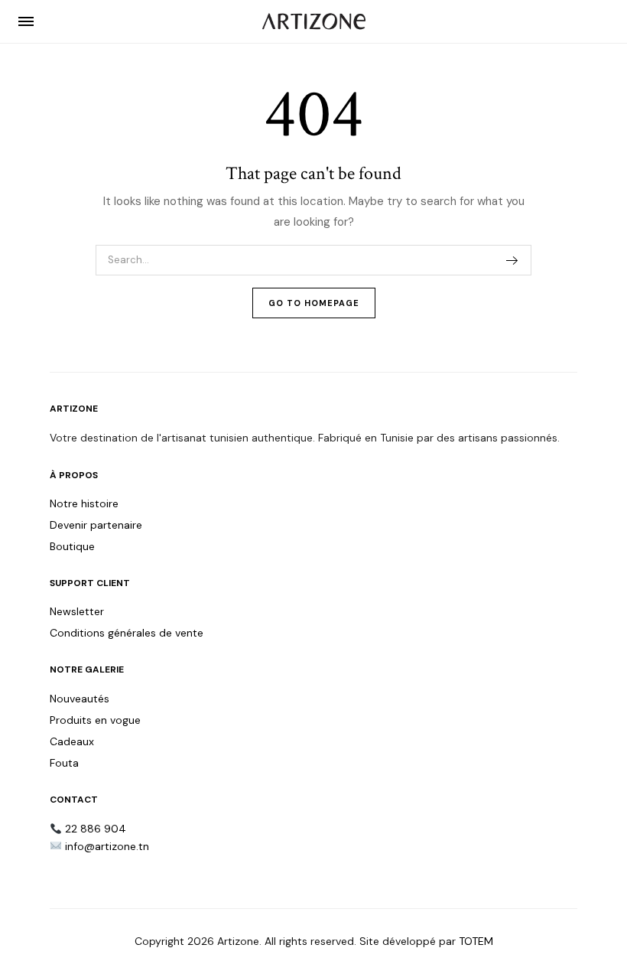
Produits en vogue (95, 720)
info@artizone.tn (107, 846)
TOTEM (476, 941)
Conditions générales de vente (126, 633)
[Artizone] (313, 21)
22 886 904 (95, 829)
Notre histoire (84, 503)
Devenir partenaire (96, 525)
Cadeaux (72, 741)
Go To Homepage (313, 303)
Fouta (64, 763)
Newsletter (77, 611)
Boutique (72, 546)
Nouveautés (79, 698)
